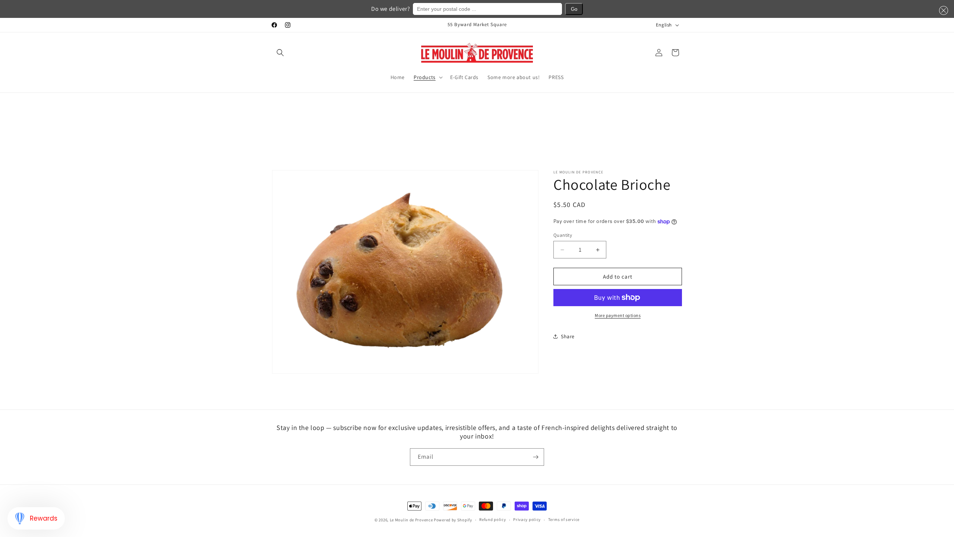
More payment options (618, 315)
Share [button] (568, 336)
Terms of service (563, 519)
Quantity (562, 235)
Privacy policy (527, 519)
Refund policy (492, 519)
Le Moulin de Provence (411, 519)
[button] (280, 52)
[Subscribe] (535, 457)
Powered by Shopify (453, 519)
